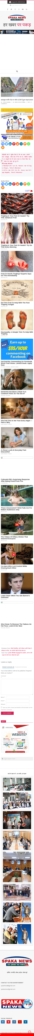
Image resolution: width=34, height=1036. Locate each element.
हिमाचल (23, 102)
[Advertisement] (17, 52)
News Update (18, 102)
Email (3, 700)
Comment (3, 676)
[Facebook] (2, 143)
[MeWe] (21, 143)
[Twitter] (6, 143)
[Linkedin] (10, 143)
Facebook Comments (21, 667)
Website (3, 704)
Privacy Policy (5, 1032)
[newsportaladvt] (17, 109)
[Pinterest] (13, 143)
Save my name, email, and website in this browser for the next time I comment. (16, 708)
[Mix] (25, 143)
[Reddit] (17, 143)
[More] (2, 147)
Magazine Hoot (18, 1032)
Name (3, 697)
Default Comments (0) (8, 667)
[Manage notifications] (29, 1031)
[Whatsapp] (28, 143)
